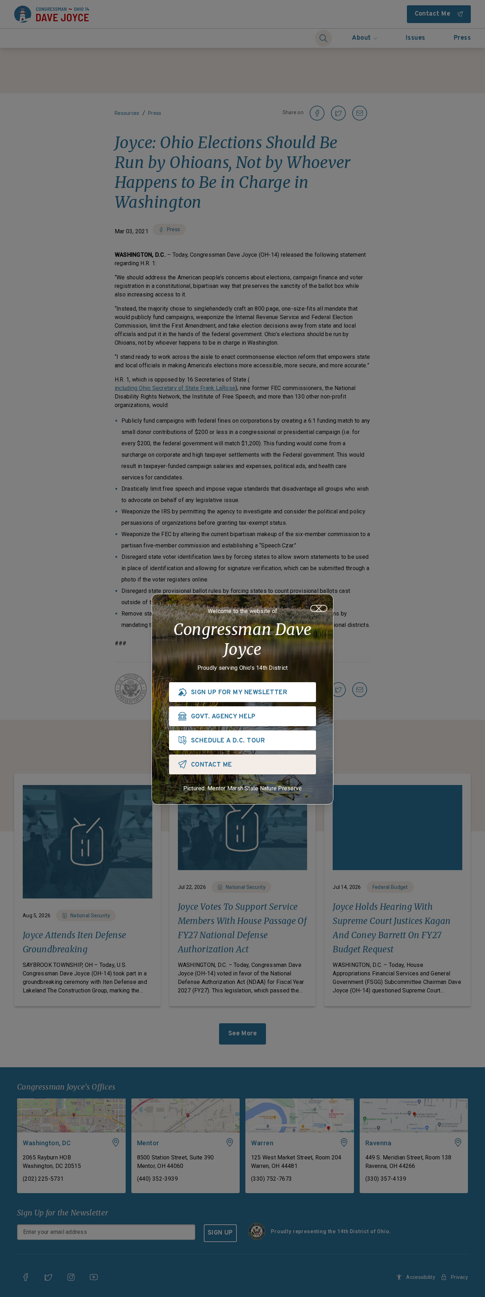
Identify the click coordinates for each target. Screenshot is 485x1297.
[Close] (318, 608)
